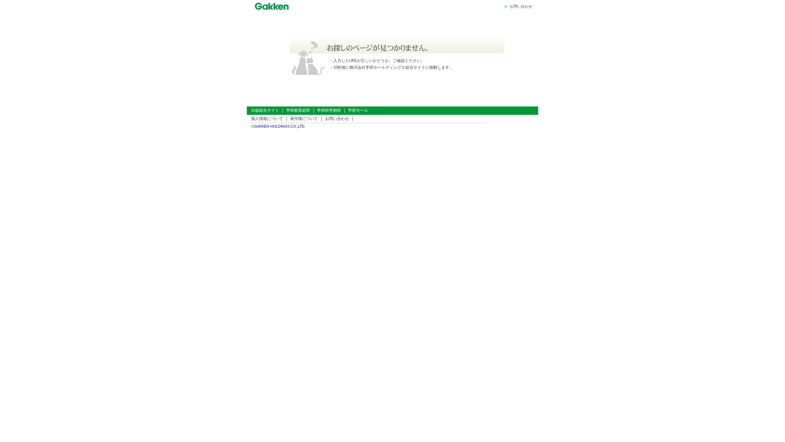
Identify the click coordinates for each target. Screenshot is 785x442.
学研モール (358, 110)
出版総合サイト (265, 110)
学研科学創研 (329, 110)
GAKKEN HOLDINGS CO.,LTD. (279, 126)
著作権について (304, 118)
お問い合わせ (521, 6)
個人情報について (267, 118)
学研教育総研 (298, 110)
